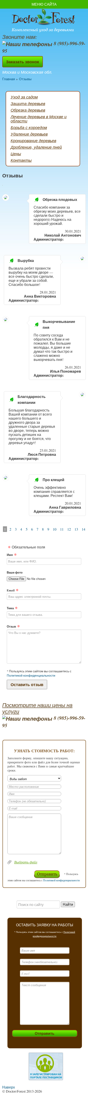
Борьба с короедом (29, 127)
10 (54, 529)
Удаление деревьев (29, 134)
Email (11, 590)
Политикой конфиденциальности (31, 675)
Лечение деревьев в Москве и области (39, 119)
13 (76, 529)
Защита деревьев (28, 103)
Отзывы (25, 79)
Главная (8, 79)
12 (69, 529)
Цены (16, 153)
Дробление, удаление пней (36, 147)
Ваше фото (15, 572)
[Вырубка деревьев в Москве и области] (44, 21)
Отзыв (11, 626)
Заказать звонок (22, 62)
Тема (10, 608)
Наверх (8, 1087)
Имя (10, 555)
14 (83, 529)
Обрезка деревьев (28, 110)
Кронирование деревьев (33, 140)
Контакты (21, 160)
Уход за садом (24, 97)
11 (62, 529)
